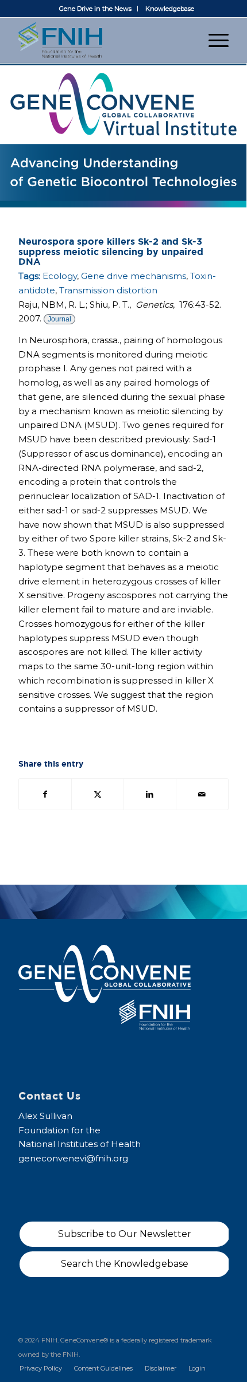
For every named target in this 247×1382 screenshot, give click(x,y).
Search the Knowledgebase (124, 1263)
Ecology (60, 275)
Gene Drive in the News (95, 9)
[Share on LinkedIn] (150, 794)
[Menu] (213, 40)
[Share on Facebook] (45, 794)
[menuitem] (95, 8)
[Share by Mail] (202, 794)
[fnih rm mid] (102, 40)
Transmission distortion (108, 290)
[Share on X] (98, 794)
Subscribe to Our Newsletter (124, 1233)
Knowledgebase (169, 9)
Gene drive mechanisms (133, 275)
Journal (59, 319)
